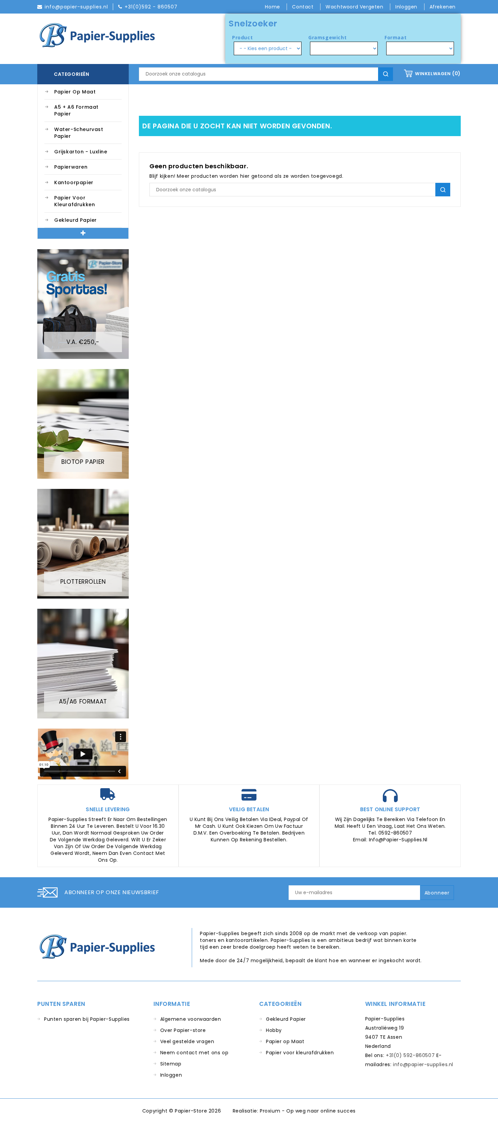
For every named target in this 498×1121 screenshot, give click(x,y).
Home (273, 6)
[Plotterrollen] (83, 543)
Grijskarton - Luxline (80, 151)
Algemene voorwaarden (190, 1019)
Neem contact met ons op (194, 1052)
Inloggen (171, 1075)
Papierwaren (71, 167)
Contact (303, 6)
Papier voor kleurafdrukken (74, 201)
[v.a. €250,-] (83, 303)
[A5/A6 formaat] (83, 663)
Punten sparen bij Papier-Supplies (87, 1019)
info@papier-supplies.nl (423, 1064)
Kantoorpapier (74, 182)
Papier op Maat (75, 91)
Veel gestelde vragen (187, 1041)
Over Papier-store (183, 1030)
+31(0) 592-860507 (410, 1055)
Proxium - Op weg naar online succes (308, 1110)
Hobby (274, 1030)
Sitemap (171, 1063)
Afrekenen (443, 6)
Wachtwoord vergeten (355, 6)
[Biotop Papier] (83, 423)
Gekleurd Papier (75, 220)
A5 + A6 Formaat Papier (76, 110)
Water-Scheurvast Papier (78, 132)
